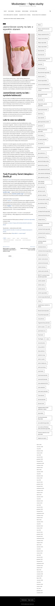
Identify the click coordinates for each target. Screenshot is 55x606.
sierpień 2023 (40, 517)
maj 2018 (39, 582)
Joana (9, 256)
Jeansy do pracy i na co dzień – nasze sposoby (27, 249)
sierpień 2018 (39, 576)
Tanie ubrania (41, 395)
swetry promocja (42, 367)
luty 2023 (39, 530)
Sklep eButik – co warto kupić (18, 233)
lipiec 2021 (39, 569)
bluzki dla (40, 64)
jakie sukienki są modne (43, 177)
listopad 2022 (40, 536)
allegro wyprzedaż (42, 42)
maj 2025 (39, 473)
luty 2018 (39, 588)
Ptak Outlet (40, 335)
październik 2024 (40, 488)
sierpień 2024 (40, 492)
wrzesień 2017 (40, 592)
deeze (18, 238)
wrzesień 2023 (40, 515)
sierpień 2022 (40, 542)
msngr (39, 301)
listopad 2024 (40, 486)
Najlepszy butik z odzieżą (24, 14)
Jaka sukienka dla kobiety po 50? (44, 148)
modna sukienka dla (42, 255)
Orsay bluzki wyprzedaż (43, 314)
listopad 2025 (40, 461)
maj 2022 (39, 548)
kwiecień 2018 (40, 584)
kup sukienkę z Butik (42, 203)
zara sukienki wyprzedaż (43, 423)
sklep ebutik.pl (41, 351)
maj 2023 (39, 523)
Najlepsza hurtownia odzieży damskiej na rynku (14, 18)
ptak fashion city (42, 330)
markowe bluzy (41, 237)
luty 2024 (39, 505)
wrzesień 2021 (40, 565)
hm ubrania (40, 143)
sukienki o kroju (41, 355)
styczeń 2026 (40, 457)
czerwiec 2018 (40, 580)
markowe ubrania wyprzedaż (44, 251)
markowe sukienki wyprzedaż (42, 242)
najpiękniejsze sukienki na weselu (44, 305)
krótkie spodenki (24, 238)
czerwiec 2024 (40, 496)
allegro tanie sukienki (43, 38)
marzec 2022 (39, 553)
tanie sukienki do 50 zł (43, 383)
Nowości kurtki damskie (43, 310)
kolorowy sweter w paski (43, 199)
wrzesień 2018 (40, 573)
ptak (48, 326)
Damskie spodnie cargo (17, 193)
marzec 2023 (39, 528)
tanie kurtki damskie (42, 379)
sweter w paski (41, 359)
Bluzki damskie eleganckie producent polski (44, 59)
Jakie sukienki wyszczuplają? (41, 182)
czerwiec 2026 (40, 446)
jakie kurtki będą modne (43, 161)
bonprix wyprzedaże (42, 80)
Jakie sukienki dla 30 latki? (44, 169)
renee (47, 339)
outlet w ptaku (41, 326)
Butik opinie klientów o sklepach (11, 14)
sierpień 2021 (39, 567)
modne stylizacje (42, 267)
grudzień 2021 (40, 559)
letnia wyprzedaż (42, 207)
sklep (10, 179)
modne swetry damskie (43, 271)
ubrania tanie (41, 403)
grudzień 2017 (40, 590)
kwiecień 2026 (40, 450)
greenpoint (40, 125)
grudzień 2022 (40, 534)
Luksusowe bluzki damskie (44, 215)
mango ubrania (41, 219)
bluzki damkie (41, 50)
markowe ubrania (42, 247)
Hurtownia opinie (33, 11)
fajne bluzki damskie (42, 109)
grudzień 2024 (40, 484)
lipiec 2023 (39, 519)
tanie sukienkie (41, 387)
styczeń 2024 (40, 507)
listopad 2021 (39, 561)
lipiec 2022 (39, 544)
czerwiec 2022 (40, 546)
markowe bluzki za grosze (44, 233)
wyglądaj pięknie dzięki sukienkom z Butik (43, 408)
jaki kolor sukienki (42, 195)
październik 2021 (40, 563)
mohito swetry (41, 284)
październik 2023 (40, 513)
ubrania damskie (41, 399)
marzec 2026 (39, 452)
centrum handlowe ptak (43, 84)
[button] (50, 11)
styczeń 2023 (40, 532)
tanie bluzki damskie (42, 375)
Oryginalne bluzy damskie (44, 322)
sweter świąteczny (42, 363)
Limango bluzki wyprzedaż (44, 211)
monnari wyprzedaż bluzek (44, 297)
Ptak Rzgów (40, 339)
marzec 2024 (39, 503)
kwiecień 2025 (40, 475)
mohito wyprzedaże (42, 293)
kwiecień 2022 (40, 550)
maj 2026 (39, 448)
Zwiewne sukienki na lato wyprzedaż (43, 433)
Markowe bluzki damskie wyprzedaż (43, 224)
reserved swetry (41, 343)
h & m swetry (41, 135)
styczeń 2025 (40, 482)
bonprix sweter (41, 76)
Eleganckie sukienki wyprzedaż (42, 104)
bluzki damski (41, 54)
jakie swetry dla (41, 187)
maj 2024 (39, 498)
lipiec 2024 (39, 494)
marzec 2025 (39, 477)
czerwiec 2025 (40, 471)
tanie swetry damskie (43, 391)
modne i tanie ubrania (43, 259)
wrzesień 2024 (40, 490)
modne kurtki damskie (43, 263)
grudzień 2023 (40, 509)
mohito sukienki (41, 280)
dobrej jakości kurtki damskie (42, 95)
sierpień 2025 (40, 467)
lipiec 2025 (39, 469)
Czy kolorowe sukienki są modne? (43, 89)
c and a (13, 238)
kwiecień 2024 (40, 500)
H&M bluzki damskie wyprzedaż (42, 130)
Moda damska (11, 11)
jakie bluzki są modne (43, 157)
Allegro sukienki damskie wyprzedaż (43, 29)
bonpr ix (8, 238)
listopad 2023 (40, 511)
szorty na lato (7, 241)
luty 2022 (39, 555)
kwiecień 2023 (40, 525)
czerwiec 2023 (40, 521)
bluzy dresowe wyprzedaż (43, 72)
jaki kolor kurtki (41, 191)
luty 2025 (39, 480)
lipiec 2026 (39, 444)
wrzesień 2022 (40, 540)
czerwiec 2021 (40, 571)
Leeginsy (9, 200)
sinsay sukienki (41, 347)
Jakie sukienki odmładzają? (44, 173)
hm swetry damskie (42, 139)
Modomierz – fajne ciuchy (27, 4)
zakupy (5, 11)
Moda (4, 23)
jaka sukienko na (41, 153)
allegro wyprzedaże (42, 46)
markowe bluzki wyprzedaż (44, 229)
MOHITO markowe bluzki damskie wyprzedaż (43, 275)
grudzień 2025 (40, 459)
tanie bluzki (40, 371)
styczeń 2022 (40, 557)
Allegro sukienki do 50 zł (43, 34)
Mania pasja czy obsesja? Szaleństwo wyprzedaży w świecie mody (9, 250)
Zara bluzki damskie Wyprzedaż (42, 418)
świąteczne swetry (42, 438)
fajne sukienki (41, 117)
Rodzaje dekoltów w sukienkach (39, 14)
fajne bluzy (40, 113)
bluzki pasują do (41, 68)
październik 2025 (40, 463)
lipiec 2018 (39, 578)
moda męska (17, 11)
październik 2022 (40, 538)
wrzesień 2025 (40, 465)
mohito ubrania (41, 289)
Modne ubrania (25, 11)
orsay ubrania (41, 318)
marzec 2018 (39, 586)
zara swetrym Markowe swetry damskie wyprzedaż (44, 427)
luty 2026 (39, 455)
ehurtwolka (40, 100)
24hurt (39, 24)
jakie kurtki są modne (43, 165)
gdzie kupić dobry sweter (43, 121)
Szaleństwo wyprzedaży (29, 219)
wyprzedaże (40, 413)
